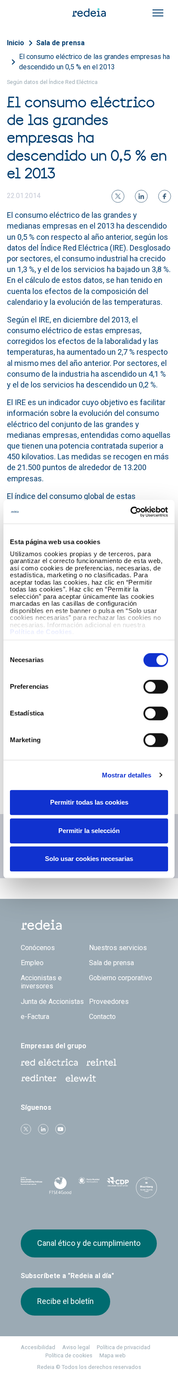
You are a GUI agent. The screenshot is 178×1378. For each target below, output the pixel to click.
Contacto (102, 1017)
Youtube (60, 1129)
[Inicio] (89, 12)
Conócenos (38, 948)
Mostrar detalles (127, 775)
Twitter (26, 1129)
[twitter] (117, 196)
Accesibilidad (38, 1347)
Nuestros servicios (118, 948)
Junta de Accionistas (52, 1001)
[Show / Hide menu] (158, 13)
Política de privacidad (123, 1347)
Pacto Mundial (89, 1186)
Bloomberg (146, 1188)
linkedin (43, 1129)
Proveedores (109, 1001)
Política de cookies (68, 1355)
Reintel (101, 1062)
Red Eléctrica (49, 1062)
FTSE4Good (60, 1187)
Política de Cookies (41, 631)
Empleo (32, 963)
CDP (117, 1186)
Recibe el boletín (65, 1301)
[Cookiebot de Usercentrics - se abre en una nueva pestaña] (130, 511)
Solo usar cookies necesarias (89, 858)
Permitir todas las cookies (89, 802)
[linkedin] (141, 196)
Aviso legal (76, 1347)
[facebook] (164, 196)
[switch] (155, 687)
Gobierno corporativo (120, 978)
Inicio (15, 43)
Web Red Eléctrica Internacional (39, 1078)
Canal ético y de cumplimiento (88, 1243)
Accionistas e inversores (41, 982)
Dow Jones (31, 1186)
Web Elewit (81, 1078)
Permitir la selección (89, 830)
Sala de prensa (60, 43)
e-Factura (35, 1017)
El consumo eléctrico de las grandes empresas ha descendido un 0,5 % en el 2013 (94, 62)
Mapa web (112, 1355)
